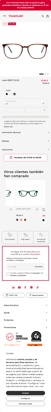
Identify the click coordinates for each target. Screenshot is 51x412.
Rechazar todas (25, 404)
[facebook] (25, 287)
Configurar (25, 398)
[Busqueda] (43, 16)
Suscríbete (38, 267)
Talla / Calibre (11, 101)
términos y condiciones (18, 275)
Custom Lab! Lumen (23, 209)
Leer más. (39, 386)
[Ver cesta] (47, 16)
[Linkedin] (13, 287)
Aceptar (25, 393)
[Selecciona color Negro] (7, 94)
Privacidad (35, 273)
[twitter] (19, 287)
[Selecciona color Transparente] (11, 94)
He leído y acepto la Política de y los (26, 274)
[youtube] (31, 287)
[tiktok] (37, 287)
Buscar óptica (37, 295)
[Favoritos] (10, 209)
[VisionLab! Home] (19, 16)
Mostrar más (8, 127)
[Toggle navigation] (5, 16)
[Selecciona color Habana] (15, 94)
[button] (3, 51)
